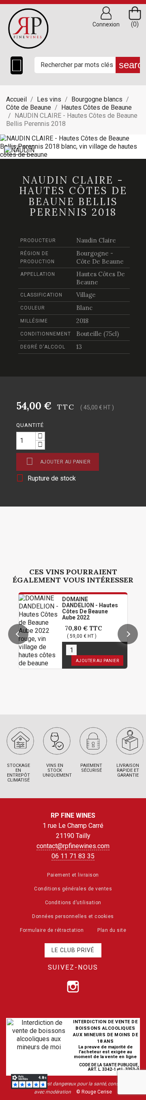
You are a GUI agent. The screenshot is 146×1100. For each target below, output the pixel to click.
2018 (82, 321)
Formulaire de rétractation (52, 930)
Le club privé (73, 950)
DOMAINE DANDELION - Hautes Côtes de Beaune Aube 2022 (90, 608)
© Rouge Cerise (94, 1092)
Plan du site (111, 930)
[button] (18, 634)
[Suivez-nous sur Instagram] (73, 987)
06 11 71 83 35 (73, 856)
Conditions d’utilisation (73, 902)
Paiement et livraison (73, 875)
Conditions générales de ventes (73, 889)
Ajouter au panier (58, 461)
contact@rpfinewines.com (73, 846)
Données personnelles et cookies (73, 916)
